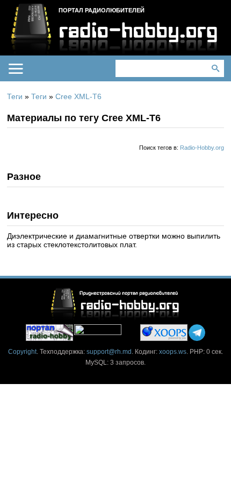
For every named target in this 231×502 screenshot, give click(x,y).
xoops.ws (172, 351)
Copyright (22, 351)
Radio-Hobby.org (202, 147)
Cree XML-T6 (78, 96)
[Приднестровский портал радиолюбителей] (49, 332)
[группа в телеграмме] (197, 332)
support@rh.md (109, 351)
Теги (15, 96)
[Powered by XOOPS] (163, 332)
